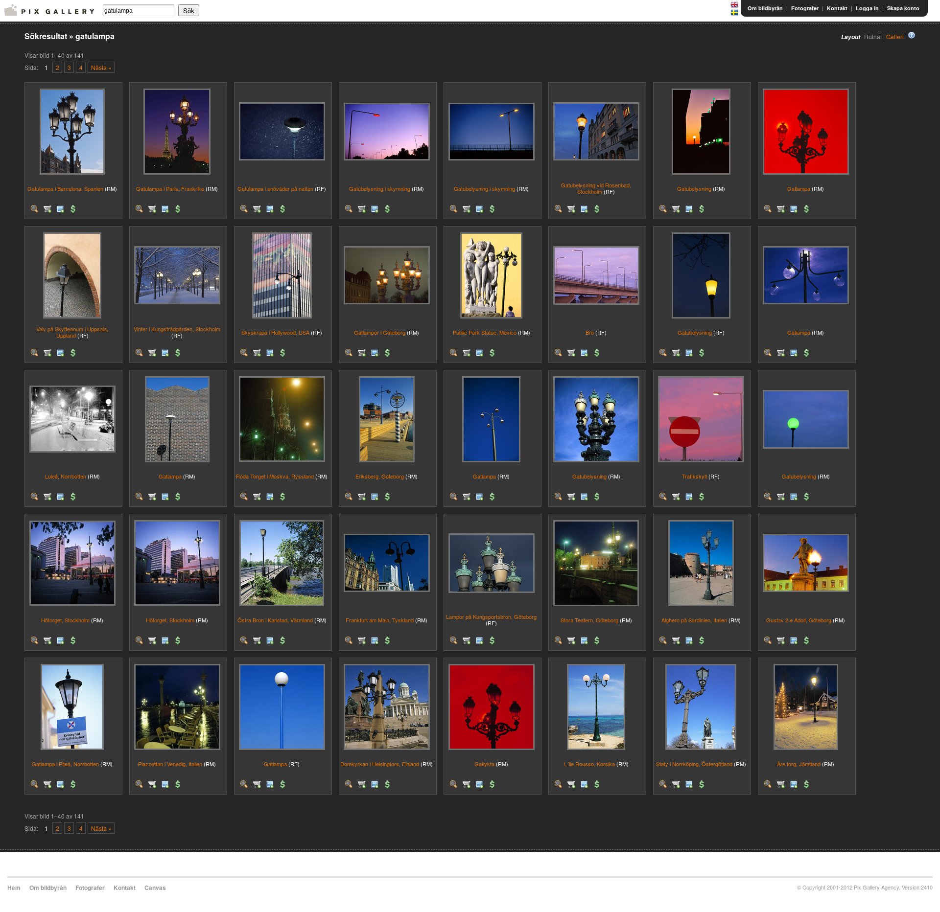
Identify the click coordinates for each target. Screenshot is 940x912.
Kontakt (837, 8)
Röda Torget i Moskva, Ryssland (275, 476)
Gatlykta (484, 764)
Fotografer (805, 8)
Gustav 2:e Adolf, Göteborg (798, 620)
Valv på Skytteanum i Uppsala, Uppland (72, 332)
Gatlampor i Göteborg (379, 332)
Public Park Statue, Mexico (485, 332)
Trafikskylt (694, 476)
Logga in (867, 8)
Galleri (895, 36)
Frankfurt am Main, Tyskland (380, 620)
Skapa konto (903, 8)
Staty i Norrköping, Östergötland (694, 764)
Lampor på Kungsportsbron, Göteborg (491, 616)
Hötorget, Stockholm (65, 620)
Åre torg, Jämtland (799, 764)
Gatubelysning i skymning (379, 188)
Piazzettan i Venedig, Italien (170, 764)
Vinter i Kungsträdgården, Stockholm (177, 329)
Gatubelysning (694, 188)
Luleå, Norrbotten (65, 476)
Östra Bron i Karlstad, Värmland (275, 620)
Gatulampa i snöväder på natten (275, 188)
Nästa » (101, 67)
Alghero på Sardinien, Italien (694, 620)
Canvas (155, 887)
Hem (14, 887)
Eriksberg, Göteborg (379, 476)
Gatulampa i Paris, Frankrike (170, 188)
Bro (590, 332)
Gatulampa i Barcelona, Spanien (65, 188)
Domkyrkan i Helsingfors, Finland (379, 764)
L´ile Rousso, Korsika (589, 764)
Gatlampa (798, 188)
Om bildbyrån (765, 8)
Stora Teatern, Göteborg (589, 620)
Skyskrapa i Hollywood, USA (275, 332)
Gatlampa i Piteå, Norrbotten (65, 764)
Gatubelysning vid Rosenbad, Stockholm (596, 188)
